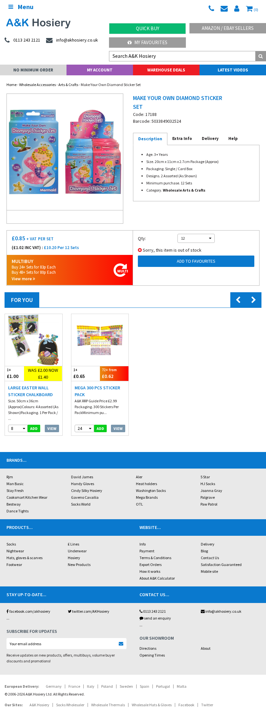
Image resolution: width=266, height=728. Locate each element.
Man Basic (15, 483)
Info (142, 544)
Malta (182, 686)
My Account (100, 70)
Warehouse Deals (166, 70)
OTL (139, 504)
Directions (147, 648)
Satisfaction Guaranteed (221, 564)
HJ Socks (207, 483)
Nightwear (15, 550)
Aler (139, 476)
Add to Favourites (196, 261)
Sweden (126, 686)
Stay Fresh (15, 490)
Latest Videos (233, 70)
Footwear (14, 564)
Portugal (163, 686)
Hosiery (74, 557)
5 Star (205, 476)
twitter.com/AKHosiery (90, 611)
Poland (107, 686)
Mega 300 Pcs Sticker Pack (97, 391)
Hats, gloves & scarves (24, 557)
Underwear (77, 550)
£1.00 (12, 373)
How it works (149, 571)
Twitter (207, 704)
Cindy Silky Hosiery (86, 490)
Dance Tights (17, 510)
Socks (11, 544)
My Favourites (150, 42)
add (34, 428)
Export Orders (150, 564)
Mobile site (209, 571)
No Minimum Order (33, 70)
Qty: (142, 238)
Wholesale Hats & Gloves (152, 704)
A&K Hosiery (39, 704)
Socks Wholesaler (70, 704)
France (74, 686)
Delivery (207, 544)
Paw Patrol (208, 504)
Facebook (186, 704)
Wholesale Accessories (37, 84)
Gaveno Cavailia (85, 497)
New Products (79, 564)
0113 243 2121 (154, 611)
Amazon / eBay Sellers (228, 28)
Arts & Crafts (68, 84)
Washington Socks (151, 490)
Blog (204, 550)
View (51, 428)
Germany (54, 686)
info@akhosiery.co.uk (223, 611)
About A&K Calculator (157, 578)
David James (82, 476)
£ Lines (73, 544)
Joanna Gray (211, 490)
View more (22, 279)
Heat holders (146, 483)
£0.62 (109, 373)
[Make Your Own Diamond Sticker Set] (65, 152)
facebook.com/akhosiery (29, 611)
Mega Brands (147, 497)
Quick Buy (147, 28)
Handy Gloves (82, 483)
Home (11, 84)
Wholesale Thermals (108, 704)
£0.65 (79, 373)
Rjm (9, 476)
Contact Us (210, 557)
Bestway (13, 504)
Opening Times (152, 655)
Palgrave (207, 497)
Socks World (81, 504)
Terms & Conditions (155, 557)
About (206, 648)
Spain (144, 686)
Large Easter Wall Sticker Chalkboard (30, 391)
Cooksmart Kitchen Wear (26, 497)
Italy (90, 686)
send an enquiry (157, 618)
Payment (146, 550)
